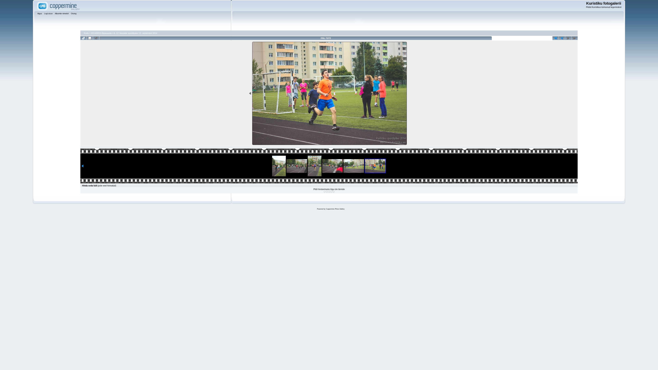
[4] (331, 191)
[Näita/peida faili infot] (90, 38)
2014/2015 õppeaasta (101, 33)
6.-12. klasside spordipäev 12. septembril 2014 (135, 33)
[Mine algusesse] (555, 38)
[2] (327, 191)
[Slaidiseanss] (96, 38)
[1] (325, 191)
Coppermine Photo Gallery (335, 209)
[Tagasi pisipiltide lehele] (83, 38)
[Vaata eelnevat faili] (562, 38)
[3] (329, 191)
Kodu (86, 33)
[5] (333, 191)
